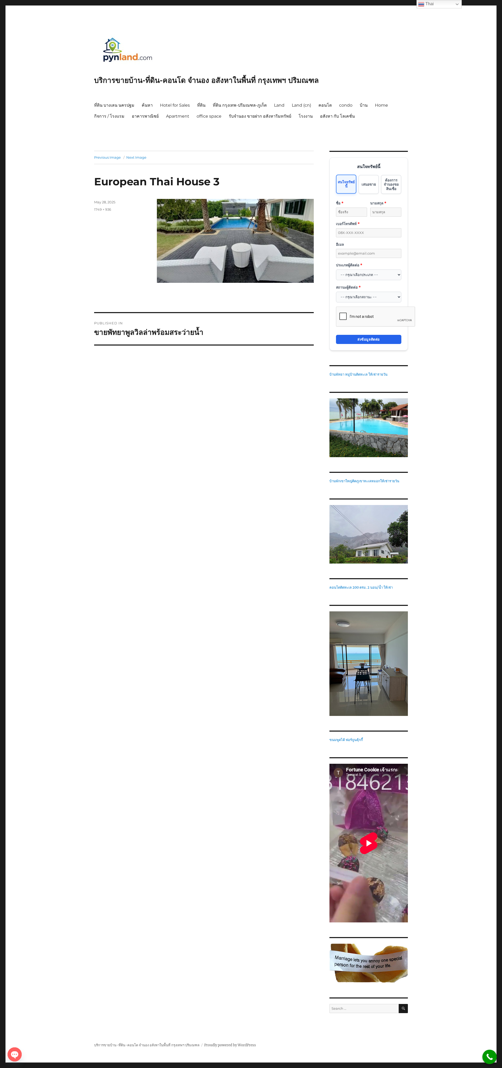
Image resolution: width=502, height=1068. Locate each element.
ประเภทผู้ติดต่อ (349, 264)
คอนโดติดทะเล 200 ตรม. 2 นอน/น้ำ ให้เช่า (361, 587)
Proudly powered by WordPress (230, 1045)
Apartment (177, 116)
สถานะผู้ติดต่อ (348, 287)
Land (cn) (301, 105)
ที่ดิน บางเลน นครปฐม (114, 105)
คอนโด (325, 105)
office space (209, 116)
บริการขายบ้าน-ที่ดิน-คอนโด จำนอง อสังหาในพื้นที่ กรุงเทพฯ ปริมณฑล (206, 80)
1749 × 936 (102, 209)
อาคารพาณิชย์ (145, 116)
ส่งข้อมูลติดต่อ (368, 339)
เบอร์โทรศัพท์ (348, 223)
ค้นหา (147, 105)
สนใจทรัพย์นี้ (346, 183)
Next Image (136, 157)
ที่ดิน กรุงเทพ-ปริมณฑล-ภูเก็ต (240, 105)
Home (381, 105)
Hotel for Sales (175, 105)
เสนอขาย (369, 184)
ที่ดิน (201, 105)
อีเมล (340, 244)
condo (345, 105)
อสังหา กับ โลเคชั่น (337, 116)
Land (279, 105)
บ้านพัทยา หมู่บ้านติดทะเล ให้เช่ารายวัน (358, 374)
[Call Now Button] (489, 1057)
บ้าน (364, 105)
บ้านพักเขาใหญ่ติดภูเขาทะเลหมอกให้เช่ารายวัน (364, 481)
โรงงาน (306, 116)
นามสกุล (378, 202)
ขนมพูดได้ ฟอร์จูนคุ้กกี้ (346, 740)
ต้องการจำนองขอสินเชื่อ (391, 184)
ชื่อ (339, 202)
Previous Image (107, 157)
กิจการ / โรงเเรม (109, 116)
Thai (429, 4)
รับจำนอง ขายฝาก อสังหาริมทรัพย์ (260, 116)
